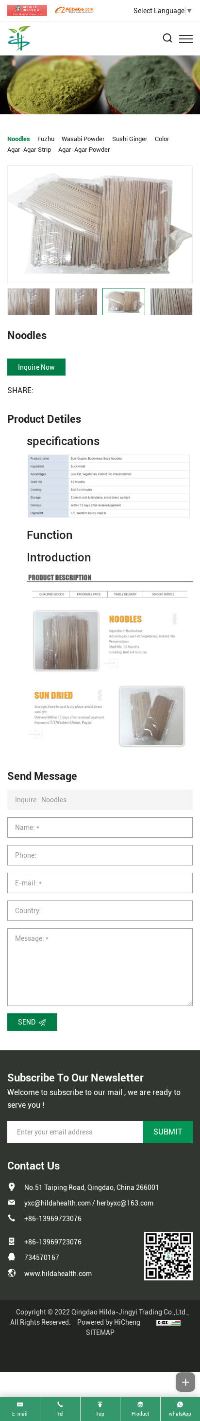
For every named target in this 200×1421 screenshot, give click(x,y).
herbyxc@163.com (125, 1203)
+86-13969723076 (53, 1219)
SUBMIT (168, 1131)
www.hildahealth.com (58, 1273)
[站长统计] (168, 1322)
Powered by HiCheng (108, 1322)
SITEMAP (100, 1332)
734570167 (41, 1257)
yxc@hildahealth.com (57, 1203)
